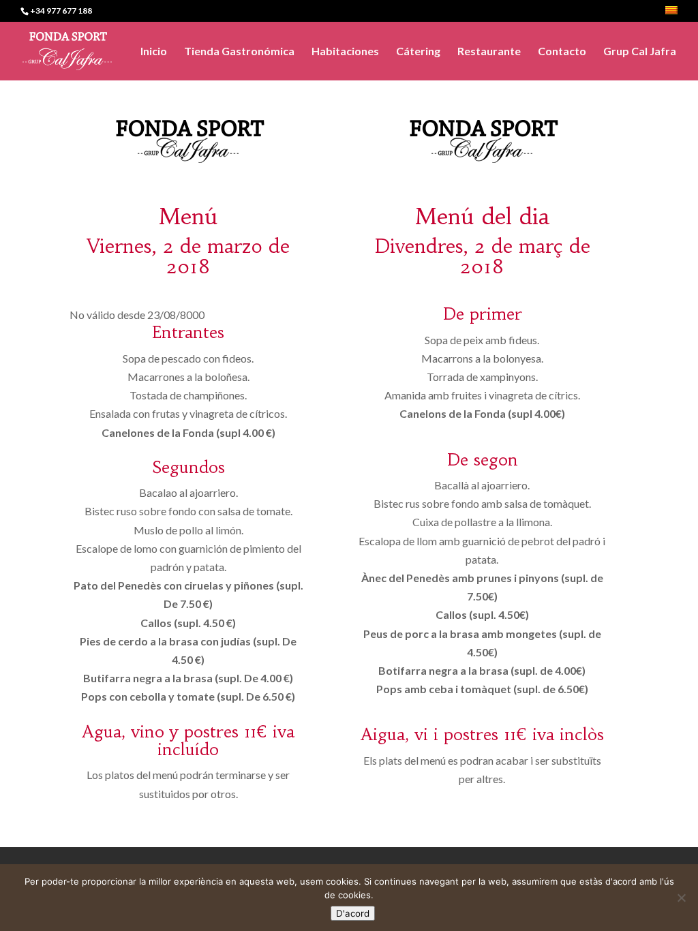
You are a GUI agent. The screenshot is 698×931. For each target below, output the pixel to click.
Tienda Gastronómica (239, 51)
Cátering (418, 51)
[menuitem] (671, 14)
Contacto (562, 51)
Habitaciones (345, 51)
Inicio (153, 51)
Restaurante (489, 51)
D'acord (352, 913)
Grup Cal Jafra (639, 51)
